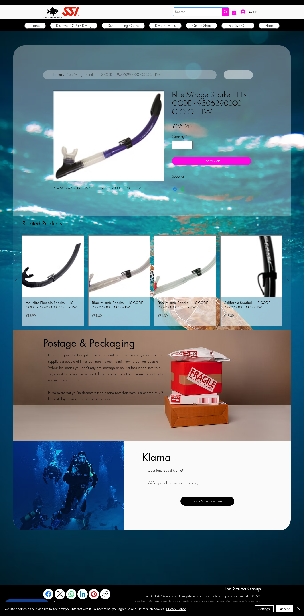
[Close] (298, 608)
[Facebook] (48, 594)
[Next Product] (288, 281)
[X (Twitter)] (60, 594)
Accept (285, 609)
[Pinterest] (94, 594)
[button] (234, 12)
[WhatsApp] (71, 594)
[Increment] (189, 145)
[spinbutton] (182, 145)
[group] (152, 280)
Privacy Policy (176, 609)
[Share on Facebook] (175, 189)
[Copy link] (105, 594)
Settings (264, 609)
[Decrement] (176, 145)
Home (57, 74)
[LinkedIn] (82, 594)
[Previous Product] (16, 281)
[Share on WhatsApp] (183, 189)
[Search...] (225, 12)
